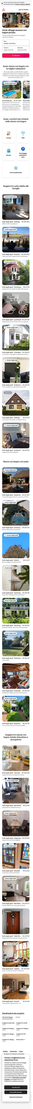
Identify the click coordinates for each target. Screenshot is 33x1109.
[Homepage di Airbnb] (3, 10)
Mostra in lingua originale (22, 4)
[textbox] (9, 50)
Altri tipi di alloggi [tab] (7, 1017)
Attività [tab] (17, 1017)
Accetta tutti (16, 1087)
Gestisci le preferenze (15, 1097)
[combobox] (16, 43)
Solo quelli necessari (16, 1092)
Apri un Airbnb (23, 10)
